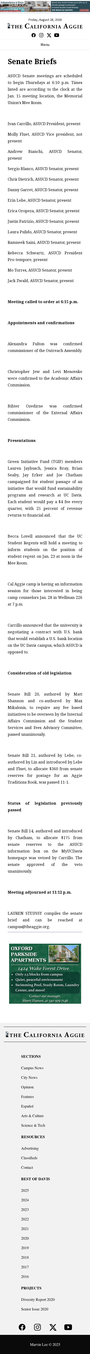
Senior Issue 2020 (34, 1308)
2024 (25, 1199)
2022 (25, 1218)
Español (27, 1106)
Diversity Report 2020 (38, 1299)
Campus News (32, 1067)
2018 (25, 1257)
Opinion (27, 1086)
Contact (27, 1167)
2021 (25, 1228)
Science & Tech (33, 1125)
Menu (45, 44)
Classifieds (29, 1157)
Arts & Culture (32, 1115)
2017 (25, 1266)
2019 (25, 1247)
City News (29, 1077)
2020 (25, 1238)
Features (27, 1096)
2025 (25, 1190)
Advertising (30, 1148)
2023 (25, 1209)
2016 (25, 1276)
